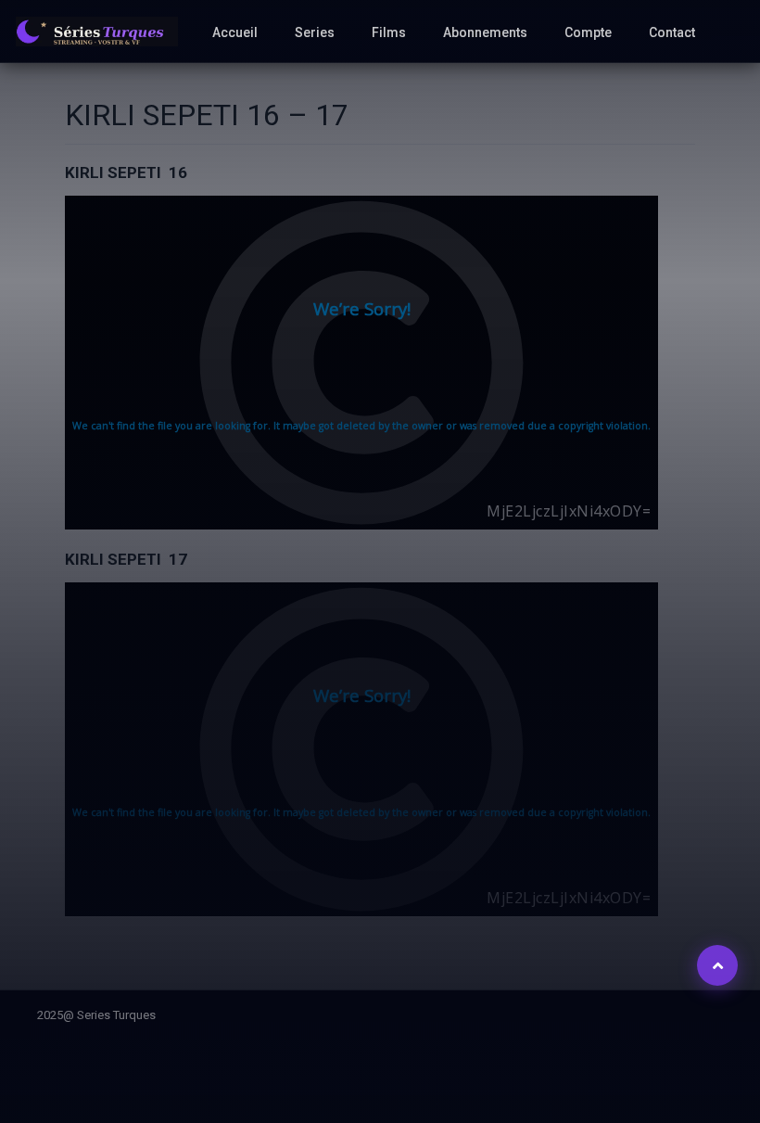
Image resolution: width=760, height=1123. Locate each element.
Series (315, 32)
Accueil (235, 32)
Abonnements (485, 32)
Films (389, 32)
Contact (672, 32)
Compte (588, 32)
